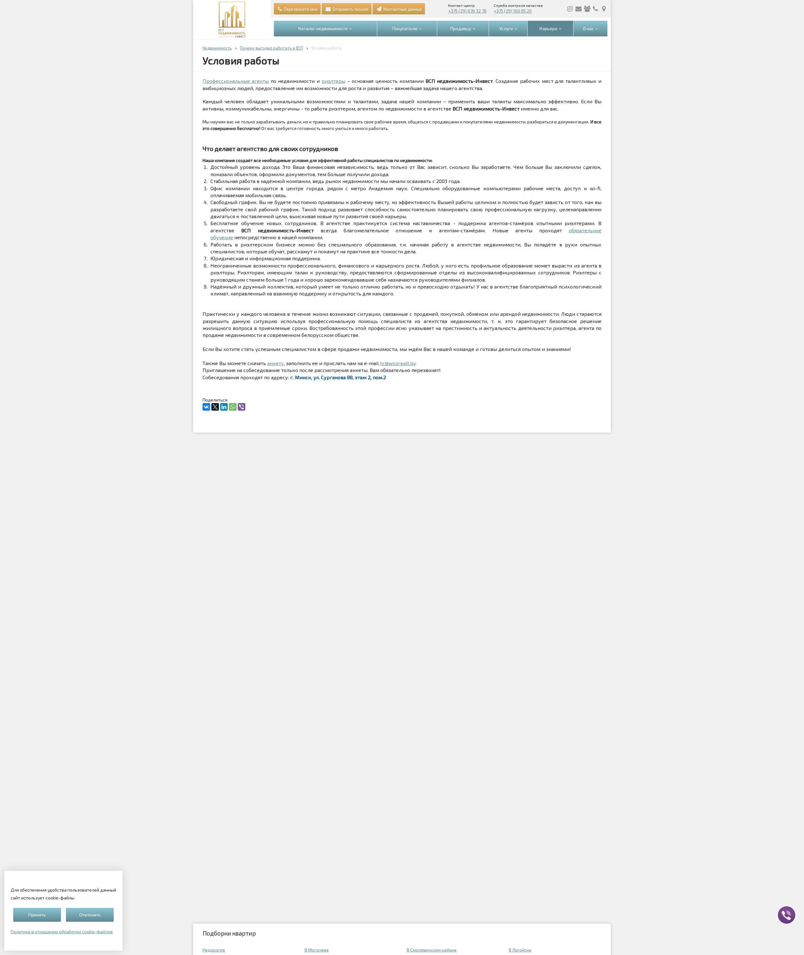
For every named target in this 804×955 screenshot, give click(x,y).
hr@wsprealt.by (398, 363)
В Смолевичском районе (432, 949)
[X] (215, 407)
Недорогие (214, 949)
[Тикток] (587, 9)
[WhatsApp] (232, 407)
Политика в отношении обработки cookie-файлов (62, 931)
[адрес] (604, 9)
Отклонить (89, 914)
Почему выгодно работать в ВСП (271, 48)
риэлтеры (333, 81)
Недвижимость (217, 48)
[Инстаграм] (570, 9)
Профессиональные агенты (236, 81)
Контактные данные (402, 9)
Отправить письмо (350, 9)
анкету (275, 363)
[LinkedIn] (224, 407)
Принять (37, 914)
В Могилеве (317, 949)
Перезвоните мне (300, 9)
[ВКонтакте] (206, 407)
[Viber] (241, 407)
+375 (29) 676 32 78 (467, 10)
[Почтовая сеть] (578, 9)
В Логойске (520, 949)
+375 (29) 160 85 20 (513, 10)
